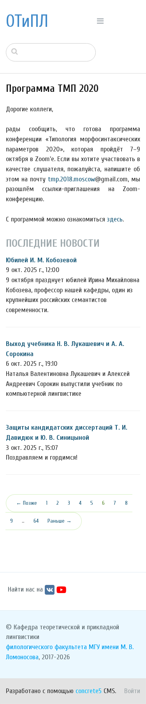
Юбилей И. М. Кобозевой (41, 260)
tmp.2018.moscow (71, 179)
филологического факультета (46, 647)
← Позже (26, 503)
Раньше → (59, 521)
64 (36, 521)
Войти (132, 691)
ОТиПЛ (27, 21)
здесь (115, 219)
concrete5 (89, 691)
